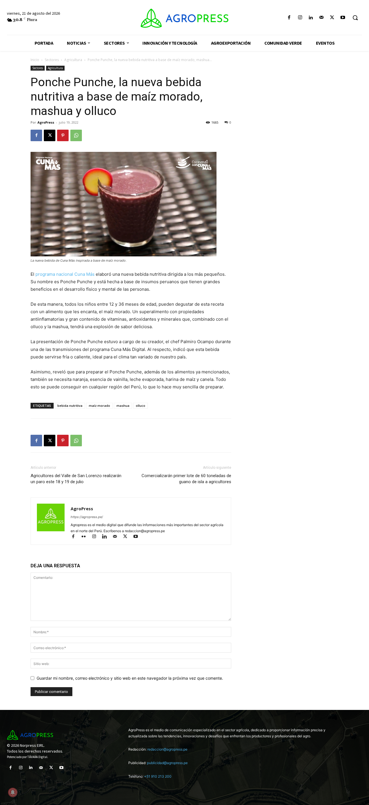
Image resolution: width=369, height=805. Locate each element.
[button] (355, 17)
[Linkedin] (311, 18)
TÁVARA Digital (37, 757)
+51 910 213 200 (158, 776)
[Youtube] (343, 18)
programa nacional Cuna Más (65, 274)
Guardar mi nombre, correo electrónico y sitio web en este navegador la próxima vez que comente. (130, 678)
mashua (122, 405)
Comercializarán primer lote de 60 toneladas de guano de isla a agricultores (186, 478)
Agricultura (73, 59)
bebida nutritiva (69, 405)
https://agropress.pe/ (87, 517)
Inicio (35, 59)
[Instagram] (300, 18)
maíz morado (99, 405)
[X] (332, 18)
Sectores (52, 59)
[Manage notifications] (12, 792)
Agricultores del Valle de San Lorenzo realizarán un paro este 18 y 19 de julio (76, 478)
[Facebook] (289, 18)
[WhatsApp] (76, 135)
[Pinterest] (63, 135)
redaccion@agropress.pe (167, 749)
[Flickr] (86, 537)
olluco (140, 405)
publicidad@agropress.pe (167, 763)
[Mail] (321, 18)
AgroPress (45, 122)
